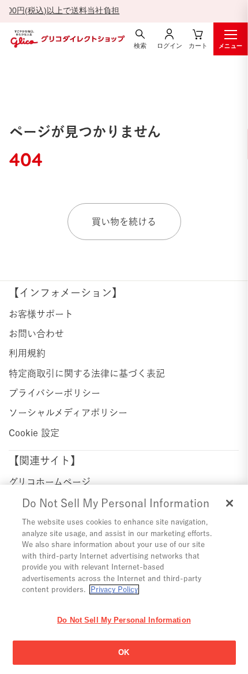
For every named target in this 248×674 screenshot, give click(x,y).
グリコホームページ (50, 481)
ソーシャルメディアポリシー (68, 412)
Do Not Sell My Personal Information (124, 620)
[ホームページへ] (66, 39)
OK (123, 652)
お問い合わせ (36, 333)
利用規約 (27, 353)
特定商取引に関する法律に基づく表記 (87, 373)
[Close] (229, 503)
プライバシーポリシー (54, 393)
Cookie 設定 (34, 432)
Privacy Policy (114, 589)
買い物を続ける (124, 221)
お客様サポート (41, 314)
